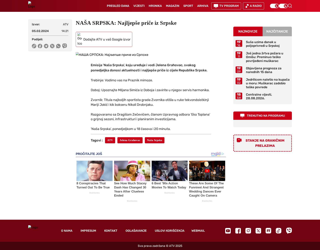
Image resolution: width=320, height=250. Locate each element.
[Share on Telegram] (46, 46)
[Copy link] (34, 46)
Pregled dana (118, 6)
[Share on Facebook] (40, 46)
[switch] (274, 6)
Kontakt (110, 230)
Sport (188, 6)
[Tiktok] (278, 231)
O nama (66, 230)
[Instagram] (248, 231)
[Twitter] (258, 231)
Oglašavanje (136, 230)
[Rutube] (268, 231)
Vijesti (139, 6)
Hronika (155, 6)
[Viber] (289, 230)
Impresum (88, 230)
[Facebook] (238, 231)
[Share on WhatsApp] (58, 46)
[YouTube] (228, 231)
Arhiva (202, 6)
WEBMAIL (198, 230)
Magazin (172, 6)
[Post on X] (52, 46)
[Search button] (290, 6)
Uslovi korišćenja (169, 230)
